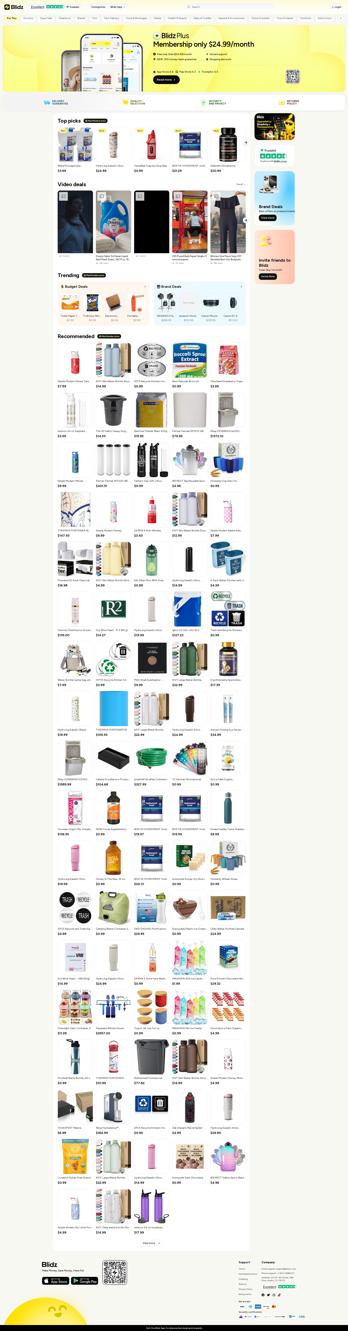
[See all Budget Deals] (145, 286)
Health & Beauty (177, 18)
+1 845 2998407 (286, 1273)
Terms (242, 1269)
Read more (164, 79)
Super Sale (46, 18)
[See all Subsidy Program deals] (241, 286)
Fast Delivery (111, 18)
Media (157, 18)
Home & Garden (260, 18)
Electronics (325, 18)
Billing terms (245, 1294)
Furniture (305, 18)
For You (11, 18)
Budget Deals (76, 286)
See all (239, 184)
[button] (75, 150)
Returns (242, 1284)
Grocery (28, 18)
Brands (81, 18)
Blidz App (116, 7)
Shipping (243, 1279)
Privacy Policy (245, 1289)
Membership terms (248, 1274)
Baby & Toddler (203, 18)
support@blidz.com (286, 1269)
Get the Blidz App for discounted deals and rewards (174, 1328)
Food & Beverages (136, 18)
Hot (94, 18)
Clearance (65, 18)
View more (149, 1243)
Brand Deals (171, 286)
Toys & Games (285, 18)
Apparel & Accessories (231, 18)
